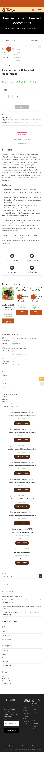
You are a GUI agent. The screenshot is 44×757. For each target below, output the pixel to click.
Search (4, 573)
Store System (34, 719)
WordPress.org (6, 683)
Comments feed (7, 681)
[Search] (40, 576)
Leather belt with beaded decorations (27, 28)
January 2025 (6, 639)
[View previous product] (3, 40)
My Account (34, 711)
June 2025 (5, 631)
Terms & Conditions (22, 746)
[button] (39, 46)
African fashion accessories (22, 119)
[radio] (6, 96)
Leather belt (17, 122)
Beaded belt (34, 119)
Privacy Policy (9, 746)
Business (5, 372)
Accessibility (36, 746)
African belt (9, 119)
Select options (8, 321)
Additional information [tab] (22, 139)
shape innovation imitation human (12, 596)
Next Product (34, 40)
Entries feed (5, 678)
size (5, 90)
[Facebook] (19, 3)
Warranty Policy (26, 717)
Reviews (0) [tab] (22, 144)
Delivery (26, 713)
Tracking (36, 723)
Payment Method (25, 709)
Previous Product (10, 40)
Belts (10, 117)
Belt (40, 119)
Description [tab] (22, 134)
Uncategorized (6, 387)
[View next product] (40, 40)
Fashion (4, 375)
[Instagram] (24, 3)
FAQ (35, 715)
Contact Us (35, 727)
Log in (4, 676)
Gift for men (9, 122)
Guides (4, 379)
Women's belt (32, 122)
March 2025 (6, 635)
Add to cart (22, 107)
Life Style (5, 383)
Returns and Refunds (26, 723)
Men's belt (25, 122)
